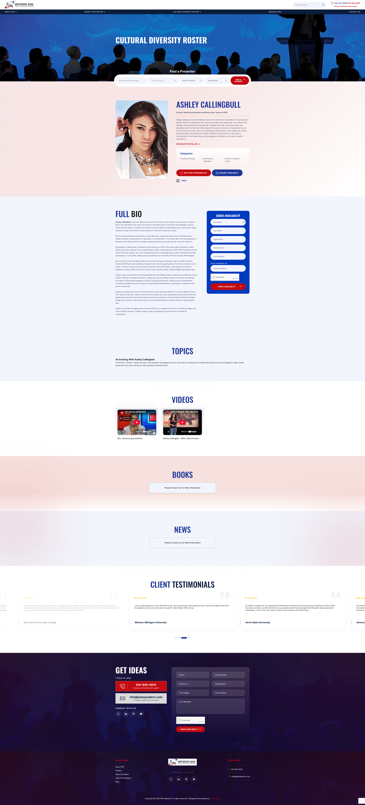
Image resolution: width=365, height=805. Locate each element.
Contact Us (354, 12)
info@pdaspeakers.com (146, 697)
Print (184, 180)
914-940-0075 (146, 684)
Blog (117, 781)
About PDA (10, 12)
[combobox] (163, 80)
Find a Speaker (238, 80)
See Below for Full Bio (187, 144)
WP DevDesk (215, 798)
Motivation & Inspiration (208, 159)
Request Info (275, 12)
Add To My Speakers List (195, 173)
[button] (178, 638)
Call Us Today (347, 3)
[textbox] (163, 80)
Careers (118, 770)
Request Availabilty (229, 173)
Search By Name (122, 774)
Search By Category (123, 778)
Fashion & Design (188, 158)
